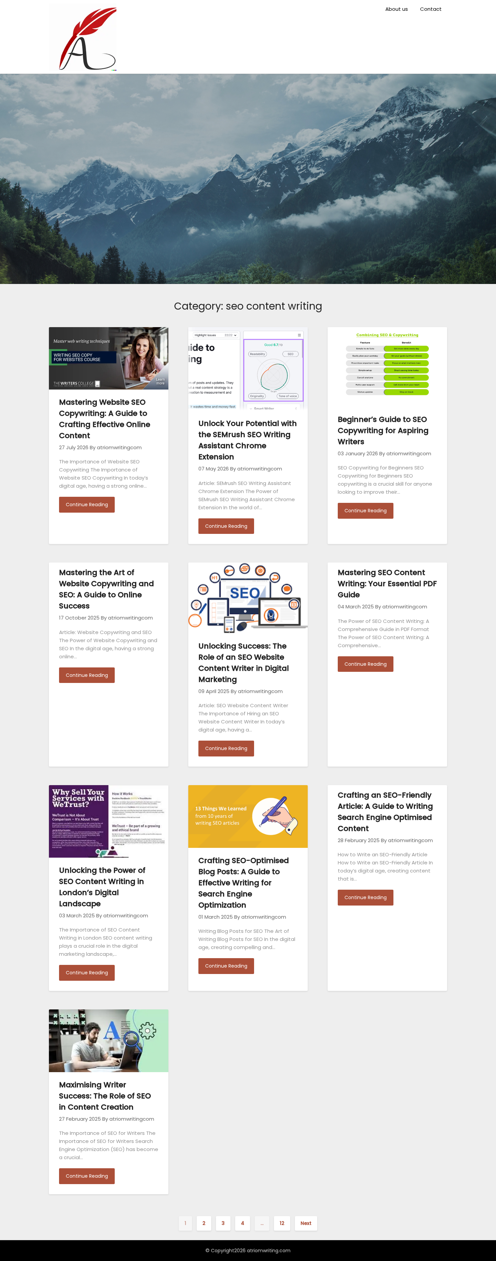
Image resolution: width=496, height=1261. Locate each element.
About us (396, 8)
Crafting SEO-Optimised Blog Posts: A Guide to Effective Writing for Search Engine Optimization (243, 882)
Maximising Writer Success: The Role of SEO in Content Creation (105, 1096)
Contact (431, 8)
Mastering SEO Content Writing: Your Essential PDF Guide (387, 583)
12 (282, 1223)
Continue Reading (87, 504)
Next (306, 1223)
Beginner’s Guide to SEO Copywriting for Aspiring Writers (383, 430)
